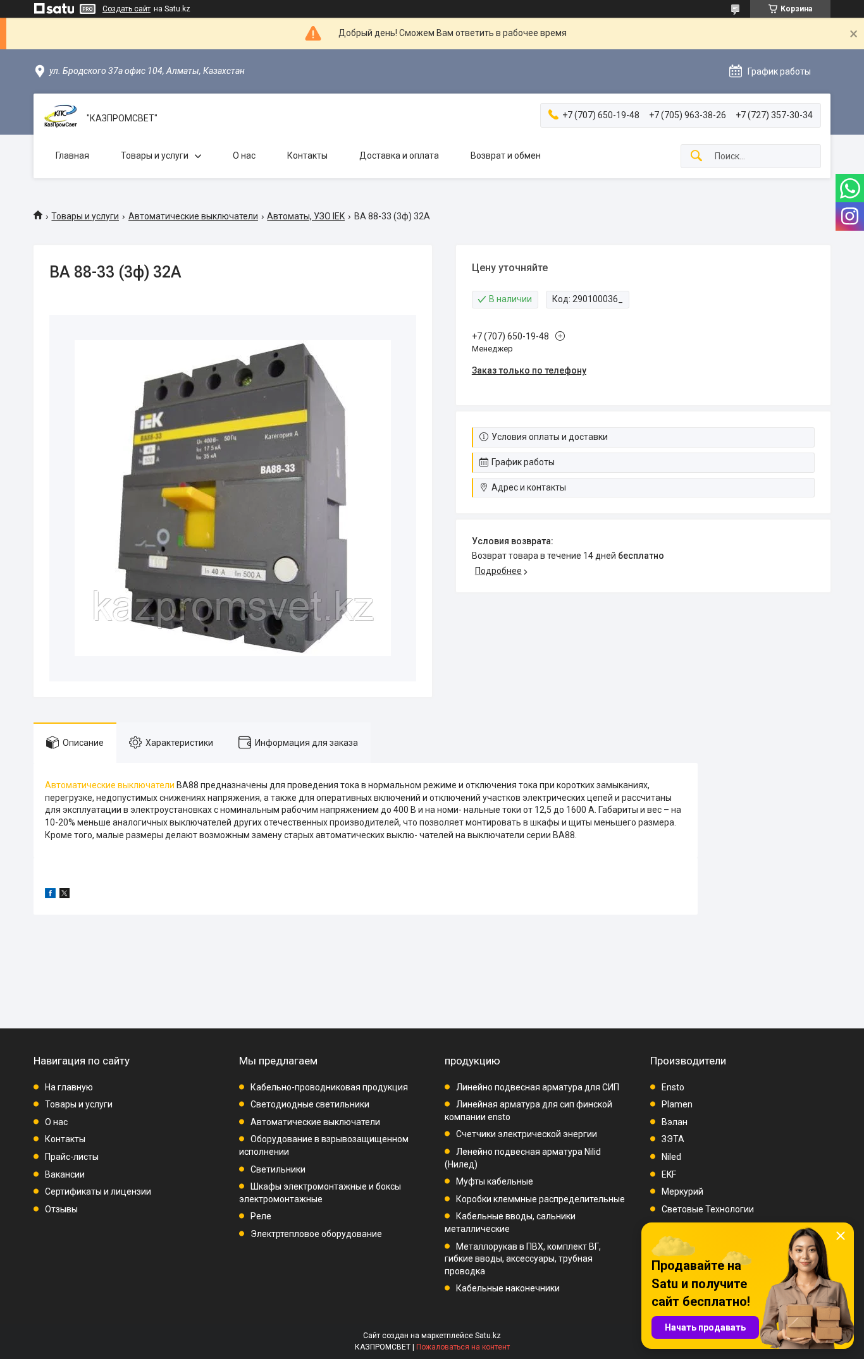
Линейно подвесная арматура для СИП (537, 1087)
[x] (64, 895)
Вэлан (675, 1122)
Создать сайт (126, 8)
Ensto (673, 1087)
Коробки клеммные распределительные (540, 1199)
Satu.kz (488, 1335)
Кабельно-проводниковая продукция (329, 1087)
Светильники (277, 1169)
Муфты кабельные (494, 1181)
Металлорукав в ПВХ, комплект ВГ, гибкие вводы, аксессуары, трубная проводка (523, 1258)
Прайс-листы (72, 1157)
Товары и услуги (154, 155)
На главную (69, 1087)
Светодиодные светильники (309, 1104)
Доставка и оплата (399, 155)
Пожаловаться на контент (463, 1347)
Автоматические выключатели (193, 216)
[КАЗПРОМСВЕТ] (60, 118)
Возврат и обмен (506, 155)
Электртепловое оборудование (316, 1234)
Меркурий (682, 1191)
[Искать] (696, 156)
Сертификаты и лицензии (98, 1191)
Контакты (307, 155)
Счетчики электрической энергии (526, 1134)
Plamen (677, 1104)
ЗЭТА (673, 1139)
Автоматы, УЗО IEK (306, 216)
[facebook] (50, 895)
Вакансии (65, 1174)
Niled (671, 1157)
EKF (669, 1174)
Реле (260, 1216)
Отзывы (61, 1209)
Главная (72, 155)
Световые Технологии (708, 1209)
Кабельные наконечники (508, 1288)
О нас (244, 155)
